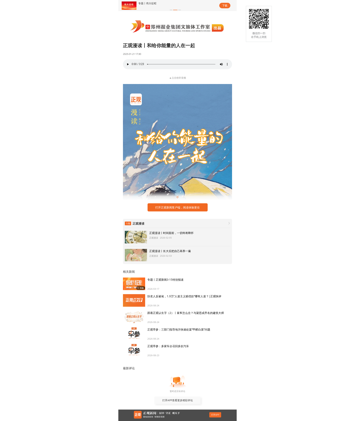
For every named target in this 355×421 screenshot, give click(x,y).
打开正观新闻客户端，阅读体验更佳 (177, 207)
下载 (224, 5)
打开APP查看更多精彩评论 (177, 400)
